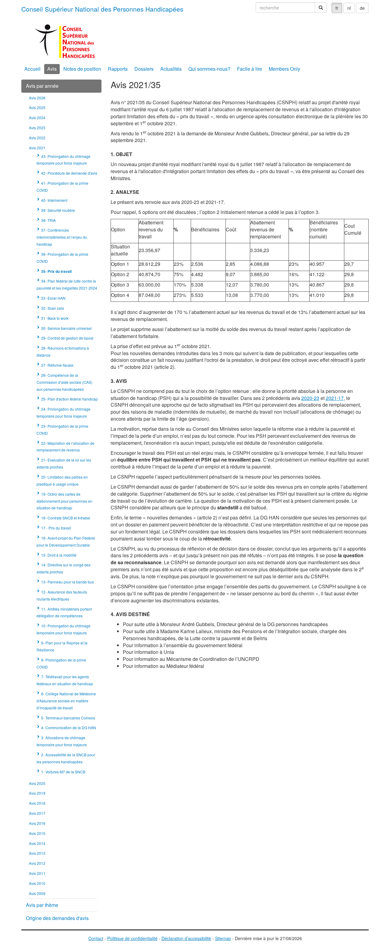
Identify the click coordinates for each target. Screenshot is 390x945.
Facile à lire (249, 68)
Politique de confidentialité (132, 938)
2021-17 (335, 397)
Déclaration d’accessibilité (186, 938)
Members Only (284, 68)
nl (349, 8)
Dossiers (144, 68)
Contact (95, 938)
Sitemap (223, 938)
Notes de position (82, 68)
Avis (52, 68)
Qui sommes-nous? (209, 68)
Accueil (32, 68)
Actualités (171, 68)
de (362, 8)
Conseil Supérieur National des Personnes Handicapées (102, 8)
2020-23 (310, 397)
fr (336, 8)
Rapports (118, 68)
